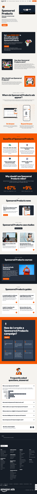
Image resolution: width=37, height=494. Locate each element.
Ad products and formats (3, 459)
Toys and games (21, 465)
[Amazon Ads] (3, 1)
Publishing (21, 463)
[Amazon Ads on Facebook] (6, 485)
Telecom (21, 464)
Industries (21, 449)
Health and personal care (22, 459)
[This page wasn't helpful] (31, 427)
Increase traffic (2, 453)
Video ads (2, 465)
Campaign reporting (12, 465)
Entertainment (21, 454)
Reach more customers (3, 452)
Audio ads (2, 466)
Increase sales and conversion (4, 454)
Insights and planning (13, 449)
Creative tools (11, 458)
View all (1, 469)
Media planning (12, 452)
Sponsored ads (2, 460)
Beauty (20, 452)
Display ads (2, 464)
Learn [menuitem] (30, 449)
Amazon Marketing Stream (13, 464)
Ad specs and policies (31, 454)
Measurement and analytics (12, 461)
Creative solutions (12, 454)
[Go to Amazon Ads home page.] (8, 490)
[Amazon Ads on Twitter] (2, 485)
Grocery (20, 458)
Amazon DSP (11, 471)
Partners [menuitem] (30, 459)
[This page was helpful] (33, 427)
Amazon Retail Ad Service (13, 476)
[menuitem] (4, 464)
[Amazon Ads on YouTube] (5, 485)
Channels (21, 469)
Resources (30, 453)
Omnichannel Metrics (12, 466)
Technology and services (13, 470)
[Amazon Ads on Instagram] (3, 485)
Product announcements (32, 452)
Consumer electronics (22, 453)
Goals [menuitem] (1, 449)
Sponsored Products (3, 461)
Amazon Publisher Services (13, 475)
